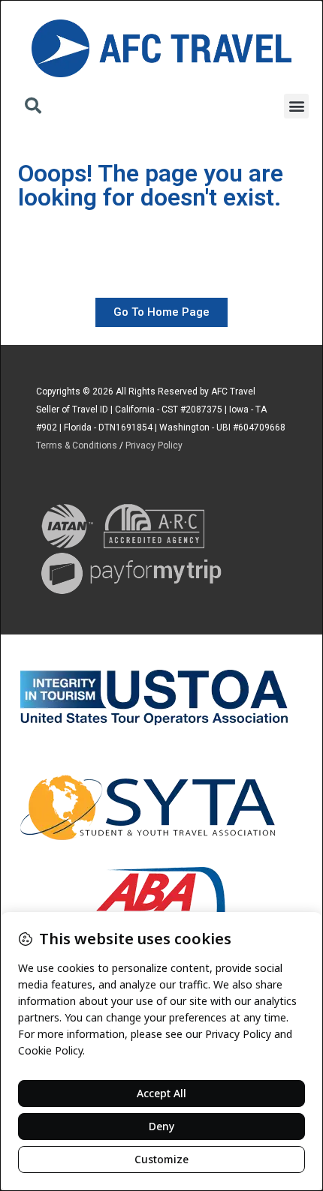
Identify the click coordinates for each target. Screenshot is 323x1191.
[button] (33, 107)
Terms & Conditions (76, 445)
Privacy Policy (154, 445)
